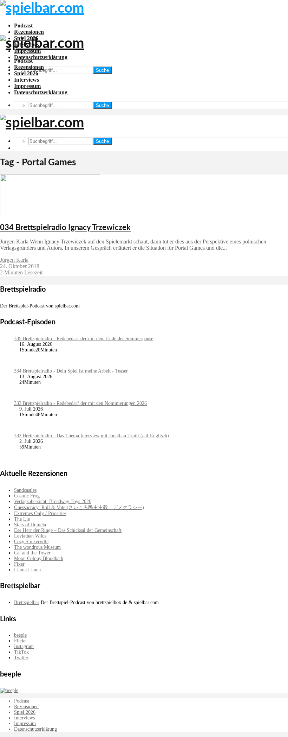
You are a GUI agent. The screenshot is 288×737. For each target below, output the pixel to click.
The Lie (22, 519)
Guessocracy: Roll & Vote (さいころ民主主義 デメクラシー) (79, 507)
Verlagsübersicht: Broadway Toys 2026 (52, 501)
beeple (20, 635)
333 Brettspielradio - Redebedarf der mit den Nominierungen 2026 (80, 403)
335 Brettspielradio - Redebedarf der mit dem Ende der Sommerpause (83, 338)
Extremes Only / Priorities (40, 513)
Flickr (20, 640)
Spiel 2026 (26, 73)
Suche (102, 70)
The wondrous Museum (37, 547)
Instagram (24, 646)
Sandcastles (25, 490)
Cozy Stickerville (31, 541)
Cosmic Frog (27, 495)
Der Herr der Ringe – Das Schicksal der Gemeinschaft (68, 530)
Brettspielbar (26, 602)
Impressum (27, 86)
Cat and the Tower (32, 552)
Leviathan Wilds (30, 536)
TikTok (21, 652)
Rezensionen (29, 32)
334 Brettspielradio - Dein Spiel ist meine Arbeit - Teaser (71, 371)
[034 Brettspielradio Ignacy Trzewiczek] (50, 213)
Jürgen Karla (14, 260)
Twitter (21, 657)
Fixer (19, 564)
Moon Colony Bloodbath (38, 558)
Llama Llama (27, 569)
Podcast (23, 25)
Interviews (26, 80)
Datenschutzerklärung (40, 57)
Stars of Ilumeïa (30, 524)
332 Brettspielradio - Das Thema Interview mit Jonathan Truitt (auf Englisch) (91, 435)
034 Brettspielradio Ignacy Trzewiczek (65, 227)
